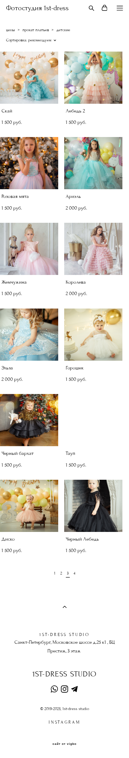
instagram (64, 722)
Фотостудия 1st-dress (37, 8)
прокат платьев (35, 30)
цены (10, 30)
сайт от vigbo (64, 743)
